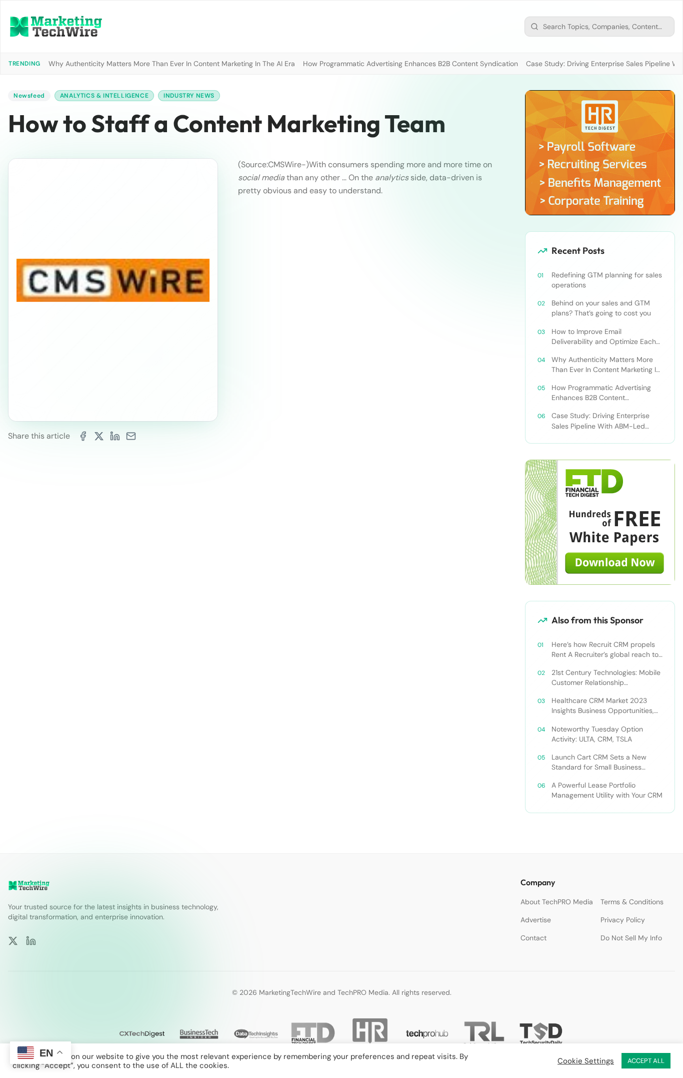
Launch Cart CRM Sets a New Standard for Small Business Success (599, 762)
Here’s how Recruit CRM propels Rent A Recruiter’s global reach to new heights (605, 649)
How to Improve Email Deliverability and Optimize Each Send (604, 336)
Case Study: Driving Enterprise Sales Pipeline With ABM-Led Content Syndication (601, 421)
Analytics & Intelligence (104, 96)
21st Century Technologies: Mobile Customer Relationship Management (606, 677)
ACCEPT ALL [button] (646, 1060)
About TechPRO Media (556, 901)
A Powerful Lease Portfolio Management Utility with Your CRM (607, 790)
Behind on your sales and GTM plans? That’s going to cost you (601, 307)
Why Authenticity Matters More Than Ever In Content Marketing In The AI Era (171, 63)
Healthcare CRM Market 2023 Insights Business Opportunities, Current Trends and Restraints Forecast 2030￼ (603, 705)
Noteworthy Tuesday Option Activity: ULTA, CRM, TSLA (597, 734)
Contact (533, 937)
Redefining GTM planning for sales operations (607, 279)
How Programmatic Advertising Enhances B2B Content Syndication (410, 63)
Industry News (189, 96)
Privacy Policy (622, 919)
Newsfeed (29, 96)
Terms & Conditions (632, 901)
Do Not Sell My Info (631, 937)
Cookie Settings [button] (586, 1060)
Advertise (535, 919)
